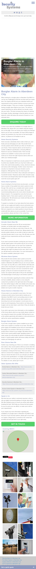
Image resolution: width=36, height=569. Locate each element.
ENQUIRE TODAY (18, 122)
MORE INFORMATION (18, 218)
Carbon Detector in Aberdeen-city (11, 561)
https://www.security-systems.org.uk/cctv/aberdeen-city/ (18, 384)
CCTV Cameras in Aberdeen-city (11, 563)
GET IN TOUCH (18, 424)
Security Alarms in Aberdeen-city (11, 558)
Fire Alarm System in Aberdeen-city (12, 560)
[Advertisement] (18, 38)
